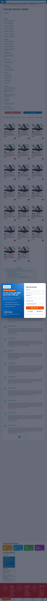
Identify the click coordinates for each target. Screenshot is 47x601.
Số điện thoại (28, 295)
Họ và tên (28, 289)
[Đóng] (44, 285)
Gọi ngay (31, 311)
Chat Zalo (40, 311)
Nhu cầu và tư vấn (29, 300)
